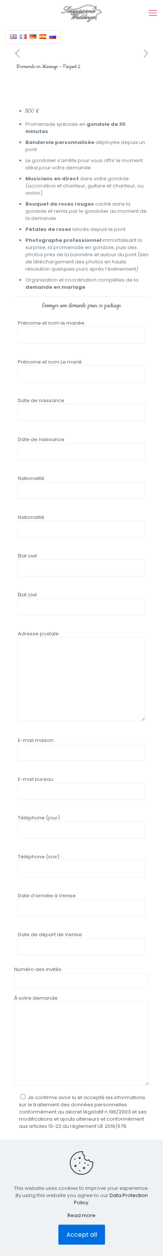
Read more (81, 1215)
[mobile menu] (152, 13)
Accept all (81, 1234)
